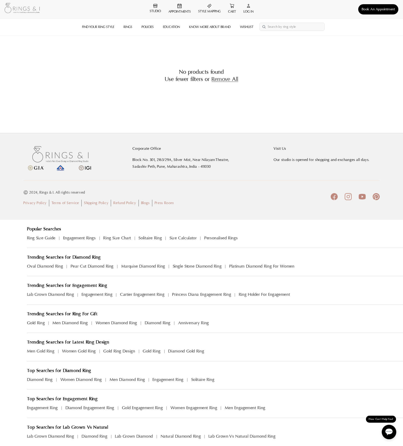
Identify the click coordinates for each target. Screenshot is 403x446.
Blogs (145, 203)
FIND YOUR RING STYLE (98, 27)
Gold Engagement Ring (142, 408)
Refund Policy (124, 203)
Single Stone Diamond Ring (197, 266)
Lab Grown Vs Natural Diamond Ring (242, 436)
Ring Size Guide (41, 238)
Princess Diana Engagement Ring (201, 294)
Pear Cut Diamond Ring (92, 266)
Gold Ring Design (119, 351)
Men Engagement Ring (245, 408)
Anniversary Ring (193, 323)
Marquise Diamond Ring (143, 266)
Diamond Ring (158, 323)
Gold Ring (36, 323)
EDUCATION (171, 27)
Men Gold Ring (41, 351)
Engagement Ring (97, 294)
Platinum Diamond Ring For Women (262, 266)
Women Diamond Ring (116, 323)
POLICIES (148, 27)
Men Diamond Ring (70, 323)
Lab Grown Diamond (134, 436)
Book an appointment (378, 9)
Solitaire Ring (150, 238)
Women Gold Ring (79, 351)
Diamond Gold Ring (186, 351)
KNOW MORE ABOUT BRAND (210, 27)
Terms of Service (65, 203)
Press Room (164, 203)
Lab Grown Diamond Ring (50, 294)
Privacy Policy (35, 203)
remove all (225, 79)
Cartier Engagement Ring (142, 294)
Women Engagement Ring (193, 408)
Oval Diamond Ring (45, 266)
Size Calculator (183, 238)
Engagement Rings (79, 238)
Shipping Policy (96, 203)
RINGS (128, 27)
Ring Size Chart (117, 238)
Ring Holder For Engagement (264, 294)
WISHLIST (247, 27)
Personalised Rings (221, 238)
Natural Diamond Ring (181, 436)
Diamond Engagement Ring (90, 408)
